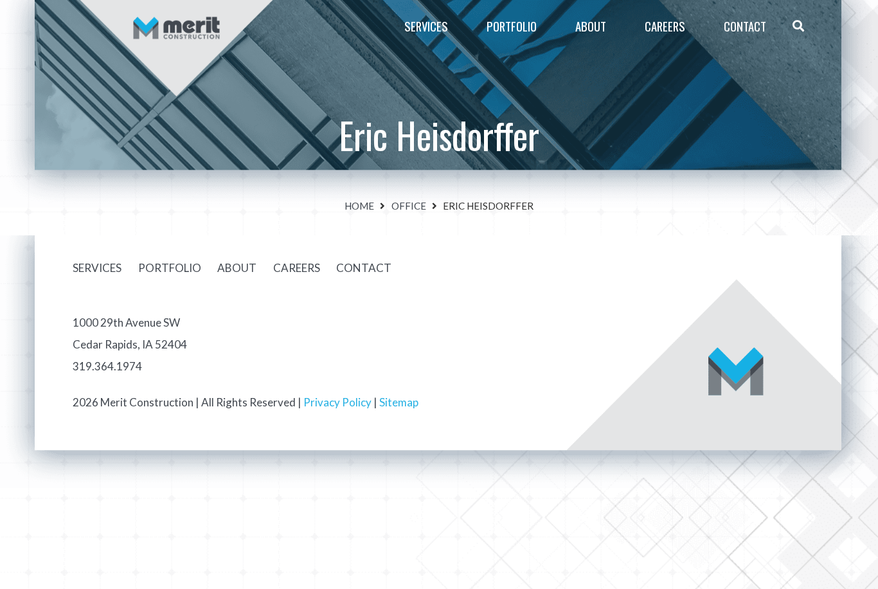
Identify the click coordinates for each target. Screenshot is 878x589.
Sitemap (398, 402)
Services (97, 268)
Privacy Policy (337, 402)
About (236, 268)
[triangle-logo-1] (176, 11)
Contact (363, 268)
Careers (296, 268)
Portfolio (169, 268)
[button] (617, 26)
